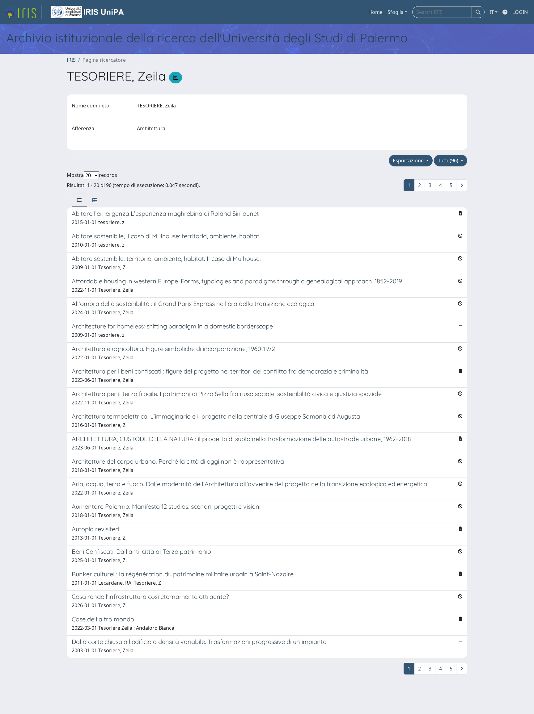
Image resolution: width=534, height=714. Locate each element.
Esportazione (409, 160)
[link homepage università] (88, 12)
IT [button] (492, 12)
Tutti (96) (449, 160)
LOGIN (520, 12)
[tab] (79, 200)
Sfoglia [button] (396, 12)
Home (375, 12)
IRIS (71, 59)
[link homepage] (22, 12)
